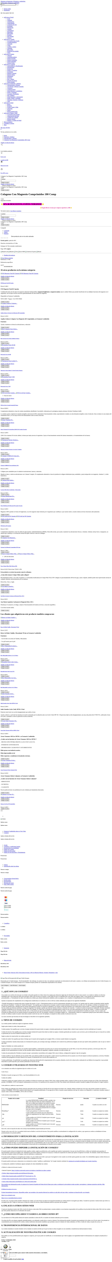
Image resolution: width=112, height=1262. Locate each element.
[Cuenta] (1, 6)
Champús (9, 48)
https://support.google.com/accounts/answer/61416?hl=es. (22, 1178)
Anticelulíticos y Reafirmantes (15, 66)
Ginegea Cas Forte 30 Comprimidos (8, 803)
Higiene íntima (11, 74)
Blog (5, 125)
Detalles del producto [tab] (9, 255)
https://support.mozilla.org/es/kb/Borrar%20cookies (20, 1173)
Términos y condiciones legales (12, 846)
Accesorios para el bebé (13, 114)
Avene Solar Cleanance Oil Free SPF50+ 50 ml (10, 730)
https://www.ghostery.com (8, 1195)
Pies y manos (10, 79)
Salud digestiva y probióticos (14, 91)
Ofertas (6, 864)
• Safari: (3, 1176)
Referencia (4, 259)
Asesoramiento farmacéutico (11, 878)
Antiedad (9, 20)
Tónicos (9, 38)
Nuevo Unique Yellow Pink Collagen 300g (9, 566)
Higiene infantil (11, 119)
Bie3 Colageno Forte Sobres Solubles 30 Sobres (10, 338)
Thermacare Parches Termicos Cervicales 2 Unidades (11, 449)
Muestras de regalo (9, 883)
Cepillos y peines (11, 46)
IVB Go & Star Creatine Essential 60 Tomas (9, 405)
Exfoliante (10, 26)
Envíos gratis (7, 880)
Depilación (10, 69)
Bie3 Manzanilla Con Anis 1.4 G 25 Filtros (9, 687)
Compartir (6, 230)
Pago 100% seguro (9, 884)
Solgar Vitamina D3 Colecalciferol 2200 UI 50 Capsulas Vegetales (14, 429)
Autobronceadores (12, 57)
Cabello (9, 39)
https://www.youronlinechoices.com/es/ (11, 1198)
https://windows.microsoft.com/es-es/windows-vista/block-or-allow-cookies (31, 1170)
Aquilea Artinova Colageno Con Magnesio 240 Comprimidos (13, 312)
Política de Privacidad (9, 851)
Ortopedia (9, 108)
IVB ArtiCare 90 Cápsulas (6, 525)
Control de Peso (11, 89)
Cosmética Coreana (9, 123)
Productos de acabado (13, 51)
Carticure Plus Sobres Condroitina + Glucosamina (10, 489)
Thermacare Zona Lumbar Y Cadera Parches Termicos (11, 370)
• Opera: (3, 1181)
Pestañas (9, 35)
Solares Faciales (11, 58)
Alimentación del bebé (13, 116)
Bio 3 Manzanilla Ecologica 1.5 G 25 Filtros (9, 655)
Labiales (9, 29)
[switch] (5, 1256)
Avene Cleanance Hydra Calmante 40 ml (9, 769)
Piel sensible (10, 36)
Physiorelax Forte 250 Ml (6, 354)
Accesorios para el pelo (13, 41)
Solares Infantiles (11, 61)
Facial (8, 17)
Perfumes (9, 77)
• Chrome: (4, 1178)
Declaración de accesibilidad (11, 848)
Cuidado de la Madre (12, 117)
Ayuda (5, 845)
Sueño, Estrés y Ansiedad (13, 98)
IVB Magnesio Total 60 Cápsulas (7, 283)
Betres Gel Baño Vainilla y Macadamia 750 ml (10, 627)
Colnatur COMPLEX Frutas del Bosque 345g (10, 465)
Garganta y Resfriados (13, 94)
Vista (8, 101)
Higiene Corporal (11, 73)
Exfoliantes (10, 72)
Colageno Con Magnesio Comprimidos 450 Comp (10, 547)
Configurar (5, 985)
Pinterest (6, 233)
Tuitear (6, 232)
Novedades (7, 935)
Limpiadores (10, 30)
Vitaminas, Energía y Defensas (15, 100)
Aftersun (9, 55)
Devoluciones (7, 881)
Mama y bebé (10, 113)
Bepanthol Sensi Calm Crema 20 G (7, 671)
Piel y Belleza (10, 95)
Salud (8, 102)
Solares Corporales (12, 60)
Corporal (9, 64)
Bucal (8, 104)
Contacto (6, 832)
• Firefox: (4, 1173)
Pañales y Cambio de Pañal (14, 120)
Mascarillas (10, 33)
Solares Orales (11, 63)
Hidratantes (10, 76)
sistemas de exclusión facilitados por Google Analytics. (83, 1161)
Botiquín (9, 105)
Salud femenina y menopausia (15, 97)
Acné (8, 18)
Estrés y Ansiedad (11, 92)
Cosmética (6, 923)
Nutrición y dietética (12, 83)
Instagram (6, 948)
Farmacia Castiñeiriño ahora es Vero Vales (15, 831)
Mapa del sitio (7, 960)
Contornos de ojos (12, 24)
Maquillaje (10, 32)
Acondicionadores (12, 42)
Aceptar (22, 985)
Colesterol (9, 88)
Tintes (8, 52)
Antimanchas (10, 21)
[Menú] (8, 1245)
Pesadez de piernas (12, 80)
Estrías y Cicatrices (12, 70)
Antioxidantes (10, 23)
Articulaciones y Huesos (13, 85)
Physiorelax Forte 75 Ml (5, 386)
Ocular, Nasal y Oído (12, 107)
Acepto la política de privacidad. (12, 1259)
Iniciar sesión (7, 8)
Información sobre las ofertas (11, 866)
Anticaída (9, 44)
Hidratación (10, 27)
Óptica (9, 110)
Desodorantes (10, 67)
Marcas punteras (8, 122)
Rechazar (13, 985)
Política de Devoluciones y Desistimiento (14, 852)
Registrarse (7, 10)
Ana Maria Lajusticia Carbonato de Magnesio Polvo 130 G (12, 595)
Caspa (8, 45)
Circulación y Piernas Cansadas (15, 86)
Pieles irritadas (11, 82)
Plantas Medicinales (12, 111)
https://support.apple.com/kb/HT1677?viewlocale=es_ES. (21, 1176)
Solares (9, 54)
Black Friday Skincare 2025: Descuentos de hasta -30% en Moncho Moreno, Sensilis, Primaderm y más (31, 972)
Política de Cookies (9, 849)
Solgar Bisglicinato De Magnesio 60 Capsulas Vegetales (11, 505)
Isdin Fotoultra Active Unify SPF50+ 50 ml (9, 703)
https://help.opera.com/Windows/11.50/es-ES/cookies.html (21, 1181)
